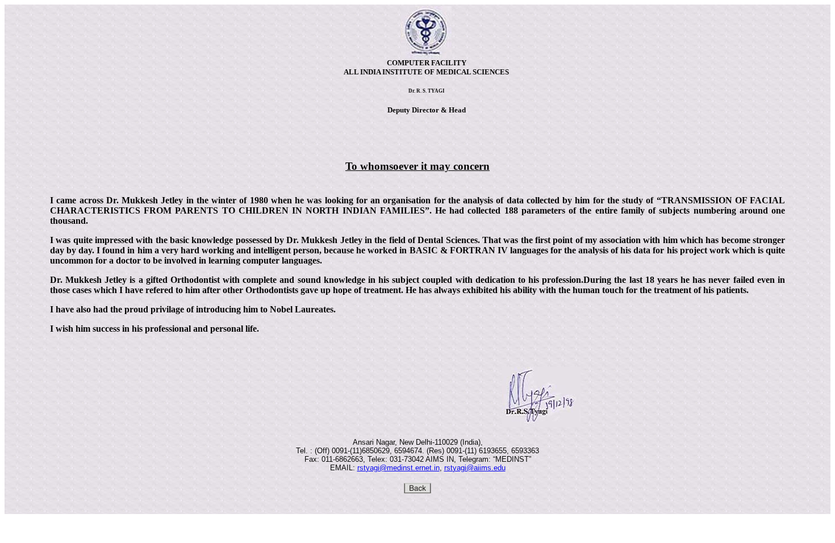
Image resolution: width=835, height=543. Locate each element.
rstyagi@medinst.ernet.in (398, 467)
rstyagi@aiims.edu (475, 467)
